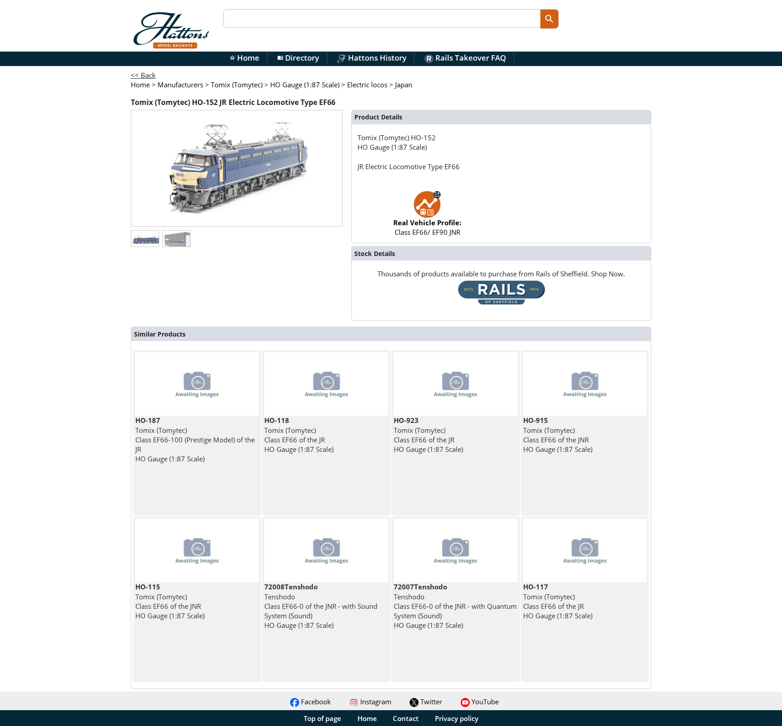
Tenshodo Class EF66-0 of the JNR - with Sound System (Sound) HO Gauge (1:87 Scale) (320, 606)
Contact (406, 718)
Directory (298, 57)
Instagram (374, 701)
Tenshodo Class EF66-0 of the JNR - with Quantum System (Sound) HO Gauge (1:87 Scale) (455, 606)
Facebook (315, 701)
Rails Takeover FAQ (470, 57)
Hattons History (376, 57)
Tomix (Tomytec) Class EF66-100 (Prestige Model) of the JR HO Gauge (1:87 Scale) (195, 439)
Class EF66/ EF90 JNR (427, 227)
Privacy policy (456, 718)
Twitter (430, 701)
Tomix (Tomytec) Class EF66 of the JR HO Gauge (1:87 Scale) (299, 435)
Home (244, 57)
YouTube (484, 701)
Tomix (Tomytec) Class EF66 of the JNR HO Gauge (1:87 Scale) (557, 435)
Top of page (322, 718)
